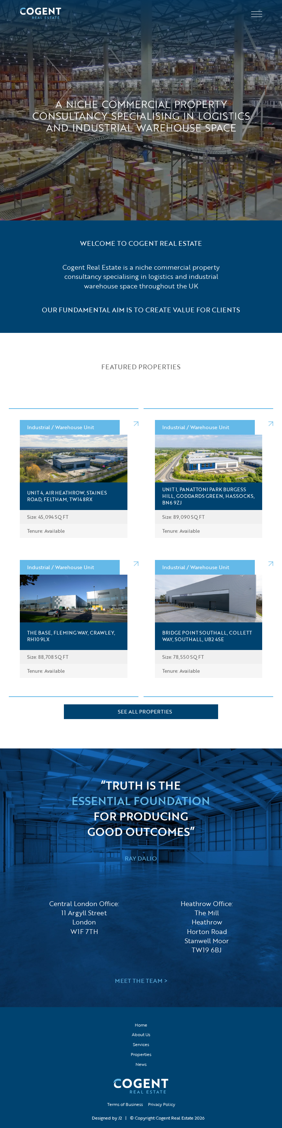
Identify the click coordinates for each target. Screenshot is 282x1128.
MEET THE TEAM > (141, 981)
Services (141, 1044)
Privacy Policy (161, 1104)
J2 (120, 1117)
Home (141, 1024)
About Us (141, 1034)
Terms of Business (125, 1104)
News (141, 1064)
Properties (141, 1054)
